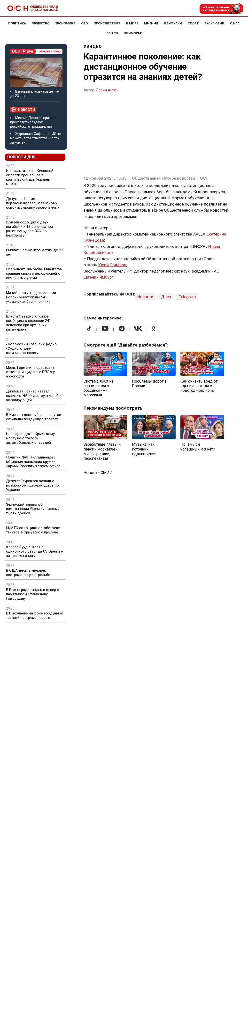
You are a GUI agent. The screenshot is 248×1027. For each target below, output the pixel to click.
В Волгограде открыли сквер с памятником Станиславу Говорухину (32, 594)
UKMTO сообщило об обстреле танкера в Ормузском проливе (33, 530)
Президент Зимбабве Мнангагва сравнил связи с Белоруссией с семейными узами (34, 273)
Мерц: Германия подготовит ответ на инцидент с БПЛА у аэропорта (30, 371)
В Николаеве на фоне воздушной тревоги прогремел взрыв (34, 615)
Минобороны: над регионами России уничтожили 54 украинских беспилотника (31, 297)
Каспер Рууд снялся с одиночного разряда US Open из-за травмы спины (34, 551)
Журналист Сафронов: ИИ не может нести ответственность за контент (35, 138)
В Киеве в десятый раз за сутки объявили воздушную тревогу (33, 417)
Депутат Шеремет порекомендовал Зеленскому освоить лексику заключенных (32, 203)
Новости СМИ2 (98, 472)
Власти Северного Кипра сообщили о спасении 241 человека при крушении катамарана (28, 323)
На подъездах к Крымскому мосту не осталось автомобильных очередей (30, 438)
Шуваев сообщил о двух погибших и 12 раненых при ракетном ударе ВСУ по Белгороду (29, 228)
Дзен (166, 296)
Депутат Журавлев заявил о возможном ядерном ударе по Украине (32, 485)
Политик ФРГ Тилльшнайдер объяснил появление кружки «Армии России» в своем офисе (33, 461)
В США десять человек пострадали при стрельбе (28, 572)
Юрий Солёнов (112, 264)
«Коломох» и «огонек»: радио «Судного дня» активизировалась (31, 348)
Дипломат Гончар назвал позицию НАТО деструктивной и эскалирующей (34, 395)
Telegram (187, 296)
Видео (94, 46)
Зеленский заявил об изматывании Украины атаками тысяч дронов (33, 508)
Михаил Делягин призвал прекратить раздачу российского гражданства (33, 122)
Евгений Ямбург (99, 277)
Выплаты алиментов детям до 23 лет (34, 252)
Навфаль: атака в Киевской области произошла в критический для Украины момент (29, 177)
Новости (26, 110)
